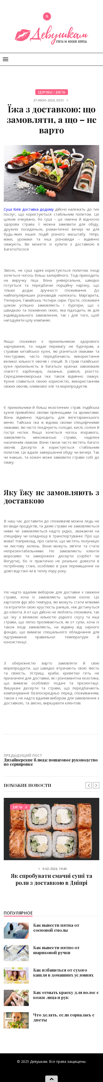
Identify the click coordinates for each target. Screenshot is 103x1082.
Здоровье (45, 92)
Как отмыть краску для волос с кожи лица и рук (66, 995)
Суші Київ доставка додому (29, 209)
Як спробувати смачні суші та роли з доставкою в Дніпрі (51, 879)
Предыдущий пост (51, 759)
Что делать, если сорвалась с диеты (63, 1017)
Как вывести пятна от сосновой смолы (56, 927)
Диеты (61, 92)
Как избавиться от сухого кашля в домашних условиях (63, 972)
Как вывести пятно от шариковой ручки (56, 950)
